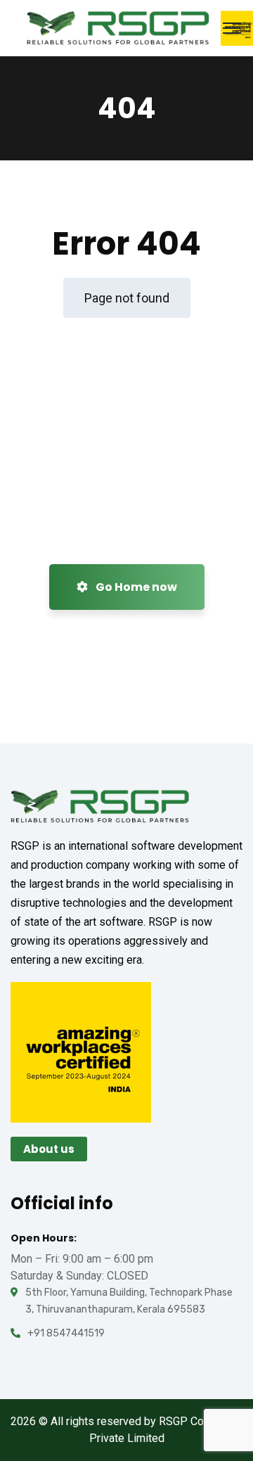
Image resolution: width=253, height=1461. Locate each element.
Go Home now (135, 587)
